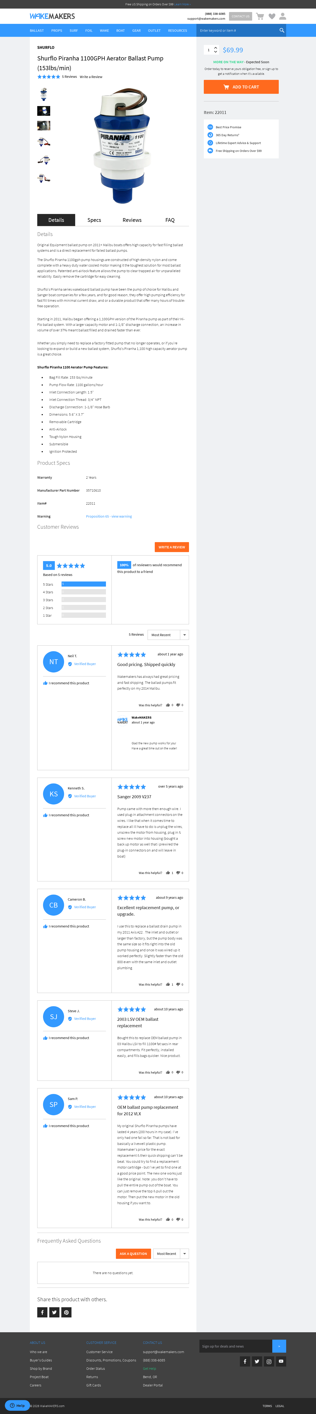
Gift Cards (93, 1385)
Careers (35, 1385)
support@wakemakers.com (206, 18)
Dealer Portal (153, 1385)
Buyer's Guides (41, 1360)
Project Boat (39, 1376)
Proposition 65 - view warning (109, 516)
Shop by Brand (41, 1368)
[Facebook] (42, 1312)
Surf (74, 30)
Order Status (95, 1368)
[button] (57, 77)
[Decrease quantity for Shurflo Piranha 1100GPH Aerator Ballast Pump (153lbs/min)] (215, 52)
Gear (136, 30)
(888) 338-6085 (215, 14)
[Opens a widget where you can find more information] (17, 1406)
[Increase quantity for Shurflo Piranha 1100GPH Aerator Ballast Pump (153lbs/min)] (215, 48)
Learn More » (182, 4)
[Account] (282, 16)
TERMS (267, 1406)
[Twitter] (54, 1312)
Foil (89, 30)
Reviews (132, 219)
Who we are (38, 1351)
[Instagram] (269, 1361)
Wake (104, 30)
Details (56, 219)
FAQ (170, 219)
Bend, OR (150, 1376)
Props (56, 30)
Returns (92, 1376)
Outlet (154, 30)
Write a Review (91, 76)
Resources (177, 30)
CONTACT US (240, 16)
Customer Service (99, 1351)
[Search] (282, 30)
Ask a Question (133, 1253)
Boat (120, 30)
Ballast (37, 30)
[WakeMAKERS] (52, 16)
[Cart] (260, 16)
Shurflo (45, 47)
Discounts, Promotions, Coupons (111, 1360)
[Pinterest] (66, 1312)
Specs (94, 219)
